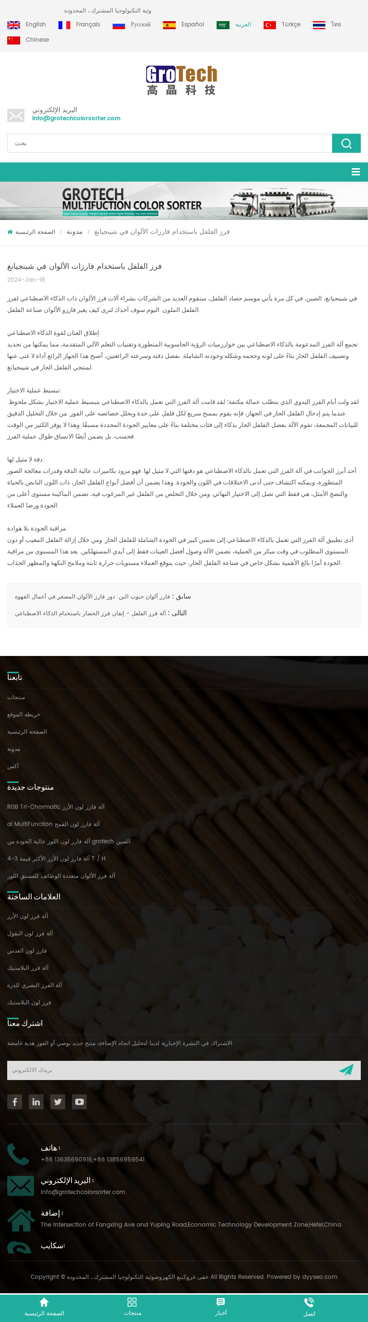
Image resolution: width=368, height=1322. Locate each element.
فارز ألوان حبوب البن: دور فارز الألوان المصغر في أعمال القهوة (92, 596)
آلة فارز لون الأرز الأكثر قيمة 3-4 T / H (56, 858)
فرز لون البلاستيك (29, 1002)
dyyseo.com (319, 1277)
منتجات (16, 697)
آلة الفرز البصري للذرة (34, 985)
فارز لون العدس (27, 950)
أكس (13, 766)
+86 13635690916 (66, 1159)
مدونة (75, 231)
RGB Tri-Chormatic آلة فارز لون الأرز (55, 807)
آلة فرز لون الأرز (27, 916)
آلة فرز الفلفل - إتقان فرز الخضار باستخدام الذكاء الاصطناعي (90, 613)
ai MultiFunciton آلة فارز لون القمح (53, 824)
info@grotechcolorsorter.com (76, 118)
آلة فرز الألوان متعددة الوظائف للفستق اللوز (61, 876)
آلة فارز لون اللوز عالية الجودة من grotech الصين (68, 841)
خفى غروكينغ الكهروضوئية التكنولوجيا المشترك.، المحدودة (144, 10)
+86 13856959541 (119, 1159)
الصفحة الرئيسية (35, 232)
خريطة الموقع (23, 714)
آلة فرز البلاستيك (27, 968)
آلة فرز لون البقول (30, 933)
